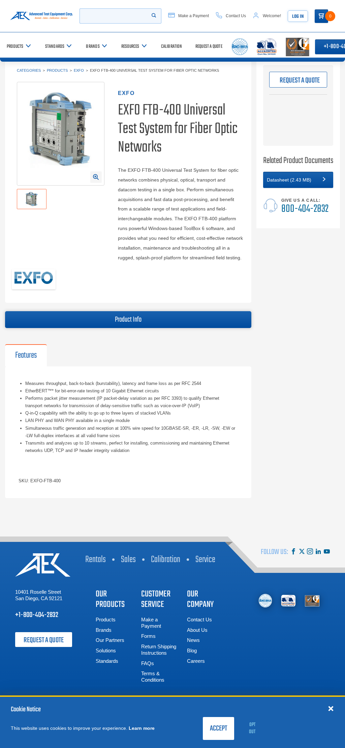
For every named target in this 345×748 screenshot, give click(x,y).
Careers (196, 661)
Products (57, 70)
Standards (107, 661)
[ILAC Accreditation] (265, 600)
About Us (197, 630)
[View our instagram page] (310, 552)
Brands (104, 630)
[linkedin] (318, 552)
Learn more (142, 728)
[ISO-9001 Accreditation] (312, 601)
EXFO (79, 70)
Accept (218, 728)
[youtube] (327, 552)
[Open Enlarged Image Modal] (96, 177)
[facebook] (293, 552)
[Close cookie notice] (330, 708)
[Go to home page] (41, 16)
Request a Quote (44, 640)
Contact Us (199, 619)
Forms (148, 636)
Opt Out (252, 728)
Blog (192, 650)
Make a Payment (151, 623)
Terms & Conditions (152, 677)
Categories (29, 70)
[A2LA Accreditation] (288, 601)
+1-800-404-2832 (36, 615)
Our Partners (110, 640)
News (193, 640)
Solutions (106, 650)
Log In (298, 17)
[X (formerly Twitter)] (302, 552)
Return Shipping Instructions (158, 650)
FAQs (147, 663)
